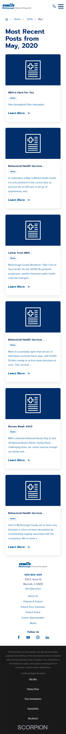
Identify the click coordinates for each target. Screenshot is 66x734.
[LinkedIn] (47, 637)
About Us (33, 596)
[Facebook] (18, 637)
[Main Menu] (61, 6)
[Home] (16, 6)
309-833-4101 (33, 575)
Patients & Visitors (33, 601)
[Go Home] (6, 19)
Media (33, 623)
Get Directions (33, 588)
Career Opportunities (33, 617)
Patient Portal (33, 612)
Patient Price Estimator (33, 607)
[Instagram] (37, 637)
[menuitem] (33, 679)
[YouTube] (28, 637)
